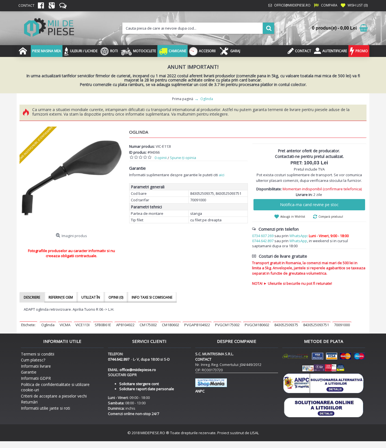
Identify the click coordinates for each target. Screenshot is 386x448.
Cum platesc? (33, 360)
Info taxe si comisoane (152, 297)
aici (221, 174)
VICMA (65, 324)
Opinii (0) (116, 297)
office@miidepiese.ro (138, 369)
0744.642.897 (263, 240)
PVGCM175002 (227, 324)
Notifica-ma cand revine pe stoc (309, 204)
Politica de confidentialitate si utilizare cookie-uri (55, 387)
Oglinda (48, 324)
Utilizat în (90, 297)
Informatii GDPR (36, 378)
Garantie (28, 372)
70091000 (342, 324)
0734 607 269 (263, 235)
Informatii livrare (36, 366)
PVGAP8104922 (197, 324)
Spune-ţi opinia (183, 157)
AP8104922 (125, 324)
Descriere (32, 297)
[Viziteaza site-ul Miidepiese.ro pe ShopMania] (211, 385)
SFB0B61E (103, 324)
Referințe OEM (61, 297)
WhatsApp (298, 235)
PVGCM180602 (257, 324)
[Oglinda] (71, 178)
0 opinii (161, 157)
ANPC (200, 391)
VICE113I (82, 324)
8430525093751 (316, 324)
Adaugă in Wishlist (292, 217)
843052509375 (286, 324)
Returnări (29, 402)
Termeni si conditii (37, 354)
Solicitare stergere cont (139, 383)
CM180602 (170, 324)
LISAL (254, 432)
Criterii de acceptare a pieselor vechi (54, 396)
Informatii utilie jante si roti (45, 408)
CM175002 (148, 324)
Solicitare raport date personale (146, 388)
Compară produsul (330, 217)
